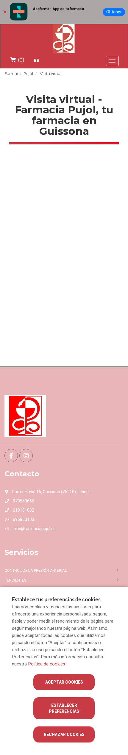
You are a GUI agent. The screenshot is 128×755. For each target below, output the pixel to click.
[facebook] (11, 455)
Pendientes (15, 580)
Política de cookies (46, 664)
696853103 (23, 519)
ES (36, 60)
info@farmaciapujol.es (34, 528)
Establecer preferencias (64, 708)
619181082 (23, 510)
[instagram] (26, 455)
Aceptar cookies (64, 682)
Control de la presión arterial (36, 570)
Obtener (114, 12)
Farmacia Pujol (18, 73)
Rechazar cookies (64, 734)
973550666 (23, 501)
